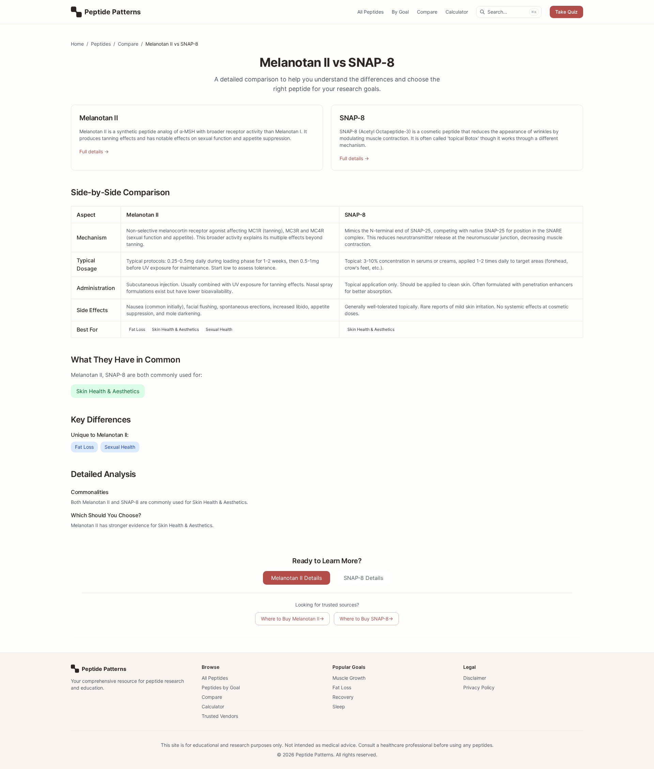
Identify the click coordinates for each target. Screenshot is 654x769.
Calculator (457, 12)
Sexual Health (219, 329)
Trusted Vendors (220, 716)
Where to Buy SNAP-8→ (366, 618)
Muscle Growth (348, 678)
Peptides (101, 44)
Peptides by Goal (221, 687)
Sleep (338, 706)
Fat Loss (137, 329)
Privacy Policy (479, 687)
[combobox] (509, 12)
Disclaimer (474, 678)
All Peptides (370, 12)
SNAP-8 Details (363, 577)
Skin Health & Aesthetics (175, 329)
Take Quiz (566, 12)
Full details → (94, 151)
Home (77, 44)
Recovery (343, 697)
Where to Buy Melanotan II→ (292, 618)
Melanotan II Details (296, 577)
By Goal (400, 12)
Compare (427, 12)
